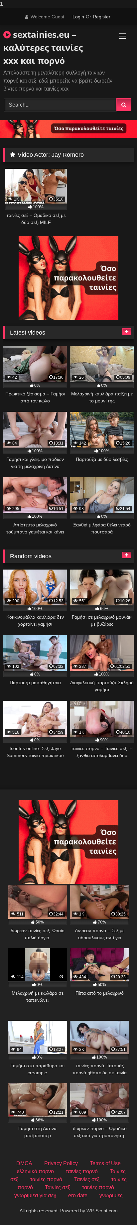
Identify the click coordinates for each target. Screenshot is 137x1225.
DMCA (24, 1163)
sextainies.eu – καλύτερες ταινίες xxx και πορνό (43, 47)
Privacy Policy (61, 1163)
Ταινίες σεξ (86, 1179)
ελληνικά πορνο (35, 1171)
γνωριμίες (111, 1195)
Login (78, 16)
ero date (77, 1195)
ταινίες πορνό (82, 1171)
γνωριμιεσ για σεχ (35, 1195)
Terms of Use (105, 1163)
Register (101, 16)
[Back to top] (116, 1206)
